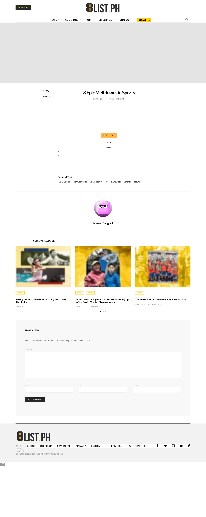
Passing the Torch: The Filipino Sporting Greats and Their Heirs (41, 300)
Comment (29, 350)
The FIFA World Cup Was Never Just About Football (160, 299)
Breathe (144, 19)
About (31, 446)
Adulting (71, 19)
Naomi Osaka (96, 182)
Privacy (80, 446)
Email (82, 385)
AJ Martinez (92, 307)
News (53, 19)
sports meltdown (132, 182)
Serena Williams (114, 182)
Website (136, 386)
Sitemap (46, 446)
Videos (124, 19)
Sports (20, 293)
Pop (88, 19)
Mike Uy (32, 307)
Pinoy (79, 293)
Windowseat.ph (140, 446)
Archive (96, 446)
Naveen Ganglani (103, 223)
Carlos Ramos (81, 182)
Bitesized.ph (115, 446)
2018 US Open (65, 182)
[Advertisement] (103, 487)
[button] (101, 312)
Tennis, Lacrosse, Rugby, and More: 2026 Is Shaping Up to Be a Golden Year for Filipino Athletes (101, 300)
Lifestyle (105, 19)
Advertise (64, 446)
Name (28, 385)
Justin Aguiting (154, 304)
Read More (109, 135)
